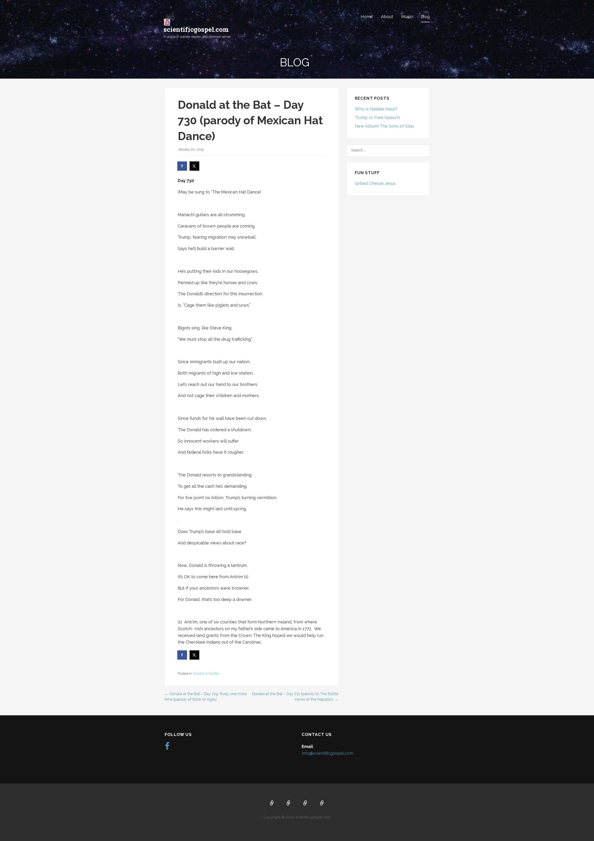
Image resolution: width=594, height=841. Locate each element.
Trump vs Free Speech (377, 117)
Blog (425, 16)
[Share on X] (194, 166)
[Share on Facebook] (182, 166)
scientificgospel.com (196, 29)
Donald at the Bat (206, 673)
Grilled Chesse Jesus (375, 183)
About (387, 16)
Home (367, 16)
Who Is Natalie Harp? (376, 108)
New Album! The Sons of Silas (384, 126)
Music (406, 16)
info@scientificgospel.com (327, 753)
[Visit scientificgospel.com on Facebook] (167, 747)
